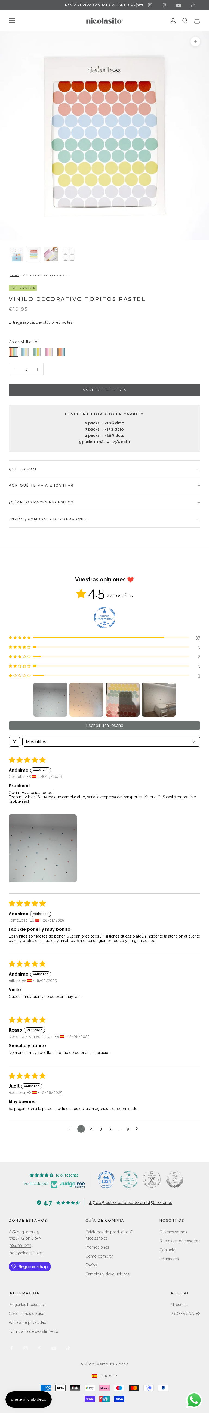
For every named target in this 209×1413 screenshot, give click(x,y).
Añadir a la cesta (104, 390)
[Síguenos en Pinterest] (164, 5)
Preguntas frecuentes (27, 1304)
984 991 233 (20, 1245)
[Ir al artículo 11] (51, 254)
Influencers (169, 1259)
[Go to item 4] (159, 700)
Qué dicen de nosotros (179, 1241)
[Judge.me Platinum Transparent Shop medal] (129, 1179)
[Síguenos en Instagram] (150, 5)
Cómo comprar (99, 1256)
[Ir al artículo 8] (33, 254)
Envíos (91, 1265)
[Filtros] (14, 742)
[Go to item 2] (86, 700)
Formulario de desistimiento (33, 1331)
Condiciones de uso (26, 1313)
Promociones (97, 1247)
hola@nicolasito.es (26, 1253)
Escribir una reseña (104, 725)
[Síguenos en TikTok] (192, 5)
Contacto (167, 1250)
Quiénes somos (173, 1232)
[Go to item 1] (50, 700)
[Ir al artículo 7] (16, 254)
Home (14, 275)
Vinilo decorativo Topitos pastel (45, 275)
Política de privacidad (27, 1322)
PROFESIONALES (185, 1313)
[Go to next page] (138, 1129)
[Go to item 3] (123, 700)
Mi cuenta (179, 1304)
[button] (104, 637)
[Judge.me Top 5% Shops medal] (174, 1179)
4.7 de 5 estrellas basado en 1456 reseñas (130, 1202)
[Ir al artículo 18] (68, 254)
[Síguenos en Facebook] (136, 5)
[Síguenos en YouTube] (178, 5)
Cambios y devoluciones (107, 1274)
